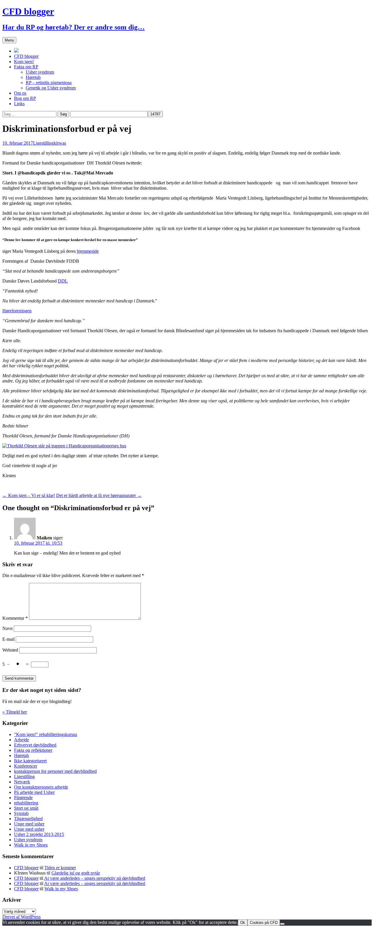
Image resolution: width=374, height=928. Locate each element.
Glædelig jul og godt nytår (75, 872)
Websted (10, 649)
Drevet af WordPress (21, 916)
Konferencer (25, 765)
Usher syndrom (40, 72)
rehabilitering (26, 802)
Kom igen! (24, 61)
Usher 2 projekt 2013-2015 (39, 834)
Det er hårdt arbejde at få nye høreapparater (99, 495)
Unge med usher (29, 823)
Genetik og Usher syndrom (51, 87)
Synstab (21, 813)
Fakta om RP (26, 66)
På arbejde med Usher (34, 792)
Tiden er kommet (60, 867)
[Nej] (282, 924)
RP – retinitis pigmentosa (49, 82)
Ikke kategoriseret (30, 760)
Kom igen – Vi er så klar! (28, 495)
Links (19, 103)
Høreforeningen (17, 310)
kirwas (60, 143)
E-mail (8, 639)
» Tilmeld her (14, 711)
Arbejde (21, 739)
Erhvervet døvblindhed (35, 744)
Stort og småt (26, 808)
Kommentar (15, 618)
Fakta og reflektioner (33, 750)
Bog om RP (25, 98)
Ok (242, 922)
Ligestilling (43, 143)
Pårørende (23, 797)
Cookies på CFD (264, 922)
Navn (7, 628)
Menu (9, 40)
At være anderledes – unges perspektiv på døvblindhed (94, 878)
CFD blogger (26, 56)
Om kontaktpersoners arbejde (41, 787)
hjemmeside (88, 251)
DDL (63, 280)
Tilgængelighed (28, 818)
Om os (20, 93)
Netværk (22, 781)
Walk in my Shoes (31, 844)
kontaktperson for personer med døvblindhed (55, 771)
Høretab (33, 77)
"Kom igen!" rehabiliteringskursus (45, 734)
